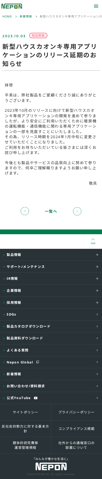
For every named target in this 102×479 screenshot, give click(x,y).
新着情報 (26, 16)
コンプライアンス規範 (76, 428)
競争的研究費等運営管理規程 (25, 445)
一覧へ (51, 211)
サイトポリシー (25, 412)
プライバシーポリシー (76, 412)
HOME (7, 16)
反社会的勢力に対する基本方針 (25, 428)
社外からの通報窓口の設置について (76, 445)
